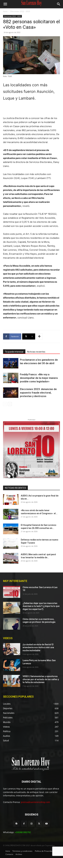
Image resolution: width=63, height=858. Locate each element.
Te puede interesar (14, 352)
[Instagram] (31, 824)
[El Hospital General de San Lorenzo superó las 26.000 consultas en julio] (10, 529)
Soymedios (50, 845)
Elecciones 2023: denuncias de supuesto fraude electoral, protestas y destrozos (38, 393)
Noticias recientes (36, 352)
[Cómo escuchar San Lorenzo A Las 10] (11, 592)
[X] (39, 824)
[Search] (58, 4)
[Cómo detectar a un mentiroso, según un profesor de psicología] (11, 624)
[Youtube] (47, 824)
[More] (39, 336)
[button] (5, 4)
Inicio (5, 11)
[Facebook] (24, 824)
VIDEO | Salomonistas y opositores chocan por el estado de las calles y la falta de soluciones (41, 679)
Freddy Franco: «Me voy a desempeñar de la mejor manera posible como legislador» (39, 378)
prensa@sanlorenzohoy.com (35, 802)
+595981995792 (23, 832)
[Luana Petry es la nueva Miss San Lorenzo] (11, 665)
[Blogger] (16, 824)
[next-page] (10, 404)
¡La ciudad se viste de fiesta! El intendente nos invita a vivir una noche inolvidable (38, 647)
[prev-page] (5, 404)
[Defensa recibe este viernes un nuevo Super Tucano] (10, 543)
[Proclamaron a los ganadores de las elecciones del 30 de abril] (10, 363)
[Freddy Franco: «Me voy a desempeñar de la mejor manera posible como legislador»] (10, 378)
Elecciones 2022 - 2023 (20, 11)
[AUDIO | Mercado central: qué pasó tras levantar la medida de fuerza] (10, 558)
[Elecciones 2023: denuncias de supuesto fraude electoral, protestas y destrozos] (10, 392)
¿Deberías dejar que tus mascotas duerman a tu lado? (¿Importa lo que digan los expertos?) (41, 606)
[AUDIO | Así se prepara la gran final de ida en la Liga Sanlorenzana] (10, 499)
